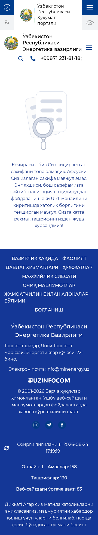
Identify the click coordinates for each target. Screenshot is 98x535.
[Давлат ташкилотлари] (7, 7)
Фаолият (74, 258)
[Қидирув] (20, 58)
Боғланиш (49, 310)
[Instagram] (36, 425)
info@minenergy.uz (68, 369)
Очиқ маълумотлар (49, 285)
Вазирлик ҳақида (35, 258)
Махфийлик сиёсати (49, 276)
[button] (90, 7)
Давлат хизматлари (32, 267)
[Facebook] (62, 425)
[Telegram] (49, 425)
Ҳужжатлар (77, 267)
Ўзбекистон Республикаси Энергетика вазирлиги (49, 330)
